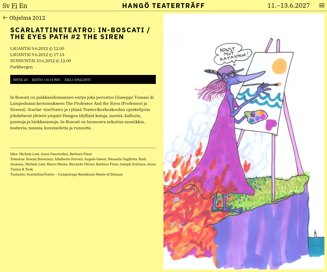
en (23, 6)
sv (6, 6)
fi (14, 6)
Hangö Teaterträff (163, 5)
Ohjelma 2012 (27, 17)
